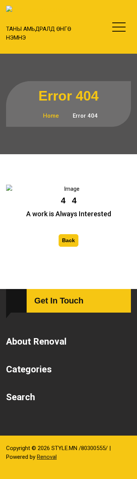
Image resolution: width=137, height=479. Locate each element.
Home (50, 115)
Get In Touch (58, 300)
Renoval (47, 456)
